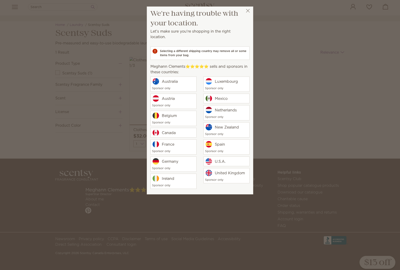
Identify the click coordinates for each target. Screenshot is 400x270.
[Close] (248, 10)
